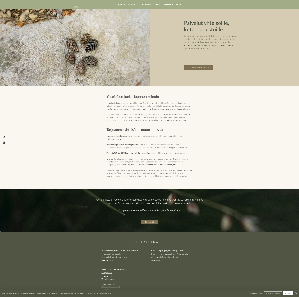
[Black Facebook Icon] (4, 137)
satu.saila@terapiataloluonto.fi (115, 257)
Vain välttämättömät (273, 293)
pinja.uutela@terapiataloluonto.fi (166, 257)
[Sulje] (296, 293)
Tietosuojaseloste (105, 293)
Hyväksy (288, 293)
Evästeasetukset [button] (256, 293)
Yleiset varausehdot (108, 284)
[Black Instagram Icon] (4, 142)
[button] (131, 5)
